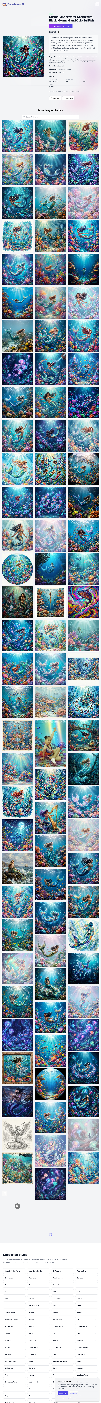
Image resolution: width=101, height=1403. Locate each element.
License (51, 91)
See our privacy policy (65, 1398)
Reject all (73, 1393)
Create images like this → (61, 26)
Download (69, 98)
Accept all (62, 1393)
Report (68, 69)
